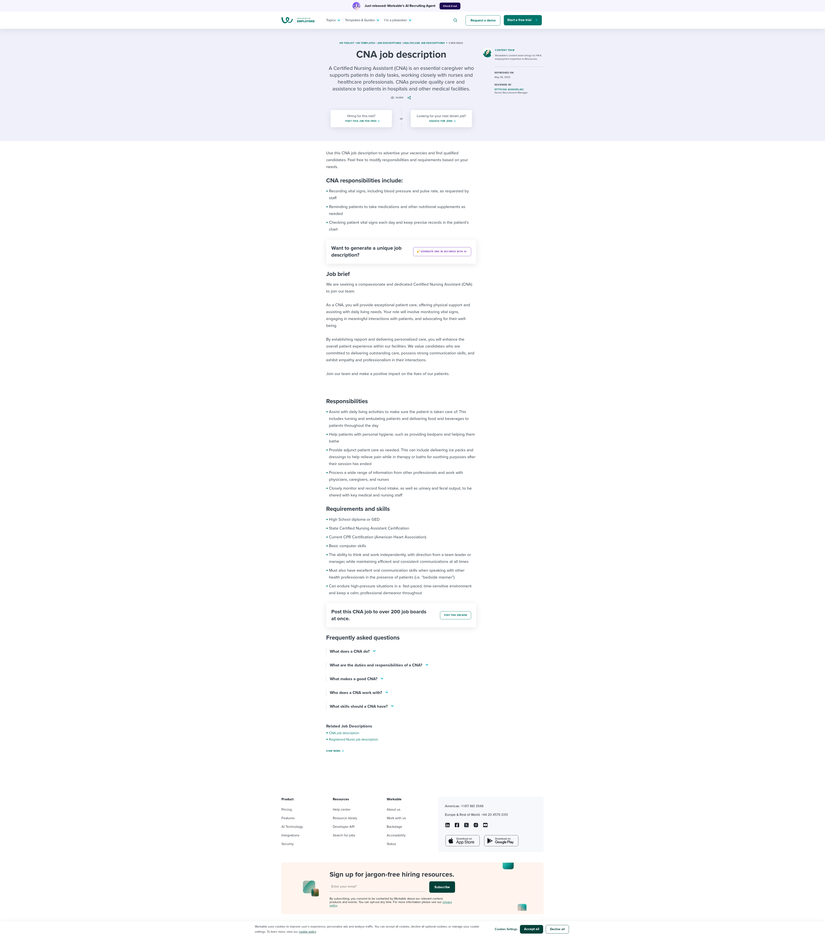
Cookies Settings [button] (506, 929)
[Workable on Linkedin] (447, 826)
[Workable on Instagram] (485, 826)
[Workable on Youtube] (466, 826)
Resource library (345, 818)
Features (288, 818)
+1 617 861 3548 (472, 806)
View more (333, 751)
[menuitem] (332, 20)
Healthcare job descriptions (424, 43)
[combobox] (456, 20)
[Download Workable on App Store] (462, 840)
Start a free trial (519, 20)
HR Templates (365, 43)
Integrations (290, 835)
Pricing (286, 809)
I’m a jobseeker (395, 20)
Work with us (396, 818)
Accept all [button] (531, 929)
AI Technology (292, 827)
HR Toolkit (346, 43)
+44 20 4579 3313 (494, 815)
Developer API (343, 827)
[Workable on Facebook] (457, 826)
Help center (341, 809)
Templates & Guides (360, 20)
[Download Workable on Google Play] (501, 840)
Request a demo (483, 20)
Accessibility (396, 835)
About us (393, 809)
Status (391, 844)
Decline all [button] (557, 929)
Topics (331, 20)
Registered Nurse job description (353, 739)
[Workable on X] (475, 826)
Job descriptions (389, 43)
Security (287, 844)
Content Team (504, 50)
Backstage (394, 827)
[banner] (401, 252)
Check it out (450, 6)
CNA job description (344, 733)
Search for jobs (344, 835)
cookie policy (307, 932)
